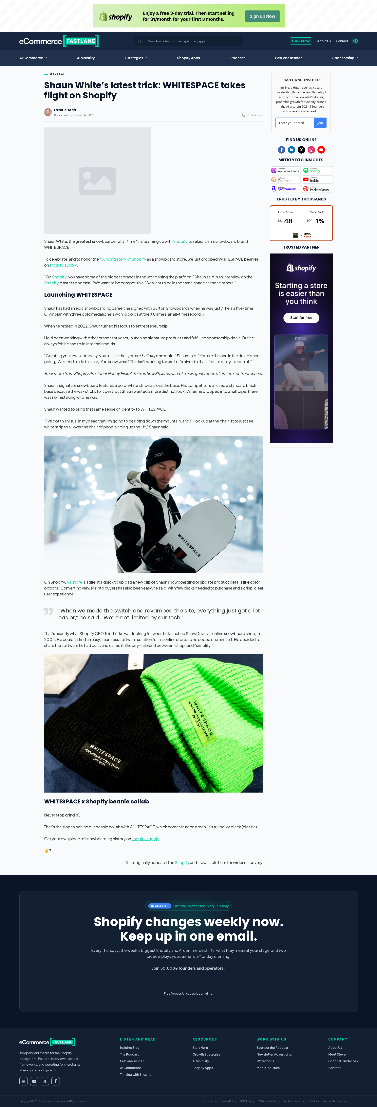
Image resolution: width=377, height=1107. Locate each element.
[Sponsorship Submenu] (358, 58)
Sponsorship (343, 57)
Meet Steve (337, 1054)
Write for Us (265, 1061)
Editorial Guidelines (343, 1061)
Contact (342, 41)
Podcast (237, 57)
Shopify (180, 241)
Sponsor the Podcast (272, 1047)
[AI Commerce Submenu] (47, 58)
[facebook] (281, 150)
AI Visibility (86, 57)
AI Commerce (31, 57)
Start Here (200, 1047)
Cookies (314, 1101)
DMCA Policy (247, 1101)
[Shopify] (189, 16)
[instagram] (311, 150)
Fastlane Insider (288, 57)
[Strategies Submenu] (147, 58)
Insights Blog (130, 1047)
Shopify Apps (188, 57)
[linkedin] (291, 150)
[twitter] (301, 150)
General (58, 74)
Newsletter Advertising (274, 1054)
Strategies (134, 57)
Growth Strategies (206, 1054)
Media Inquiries (268, 1068)
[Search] (139, 41)
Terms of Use (210, 1101)
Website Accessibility (335, 1101)
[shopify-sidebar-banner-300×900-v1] (301, 347)
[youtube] (321, 150)
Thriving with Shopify (135, 1074)
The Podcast (129, 1054)
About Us (324, 41)
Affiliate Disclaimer (294, 1101)
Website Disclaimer (269, 1101)
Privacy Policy (228, 1101)
